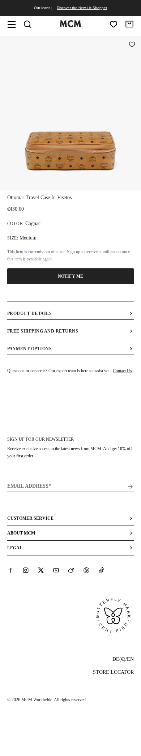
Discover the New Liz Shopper (82, 8)
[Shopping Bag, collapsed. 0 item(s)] (129, 24)
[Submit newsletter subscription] (130, 486)
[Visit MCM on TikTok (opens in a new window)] (101, 570)
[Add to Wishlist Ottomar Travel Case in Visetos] (132, 45)
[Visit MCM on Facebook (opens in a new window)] (10, 570)
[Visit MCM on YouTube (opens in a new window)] (56, 570)
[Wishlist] (113, 24)
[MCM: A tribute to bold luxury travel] (70, 25)
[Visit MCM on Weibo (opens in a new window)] (71, 570)
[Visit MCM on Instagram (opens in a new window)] (25, 570)
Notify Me (70, 276)
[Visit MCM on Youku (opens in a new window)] (86, 570)
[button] (70, 112)
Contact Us (122, 370)
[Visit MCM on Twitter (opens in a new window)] (41, 570)
